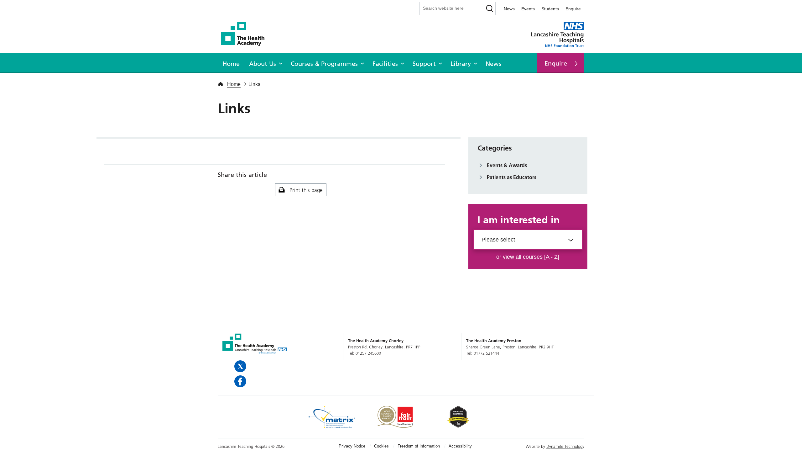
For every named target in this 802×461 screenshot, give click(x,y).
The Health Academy (246, 34)
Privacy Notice (352, 446)
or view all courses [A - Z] (527, 257)
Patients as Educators (511, 177)
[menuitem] (231, 62)
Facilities (385, 63)
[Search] (490, 8)
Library (460, 63)
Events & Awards (507, 165)
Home (231, 63)
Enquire (573, 8)
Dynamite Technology (565, 446)
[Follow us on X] (241, 366)
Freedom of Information (419, 446)
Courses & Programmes (324, 63)
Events (528, 8)
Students (550, 8)
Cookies (381, 446)
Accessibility (460, 446)
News (509, 8)
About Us (262, 63)
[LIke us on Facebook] (241, 381)
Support (424, 63)
